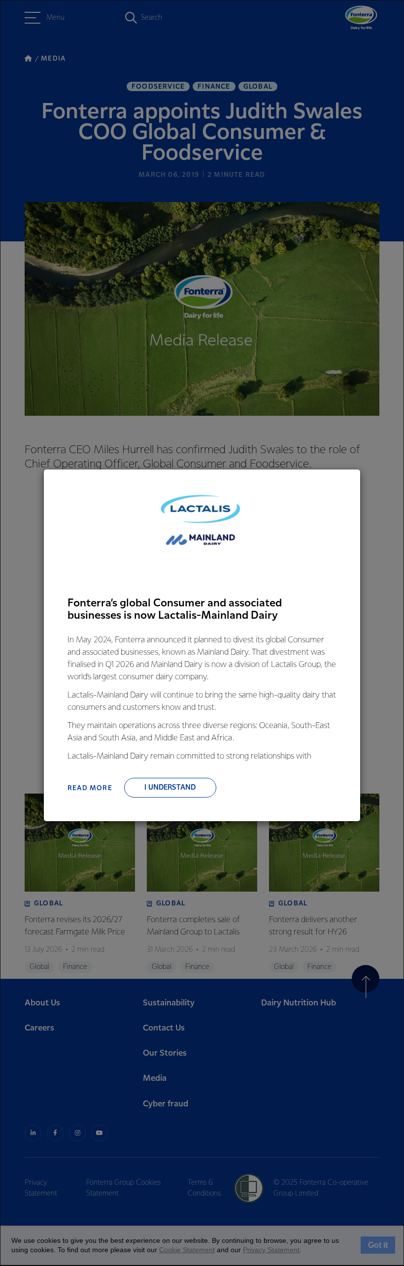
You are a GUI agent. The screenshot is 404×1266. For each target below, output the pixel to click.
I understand (170, 787)
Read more (89, 788)
